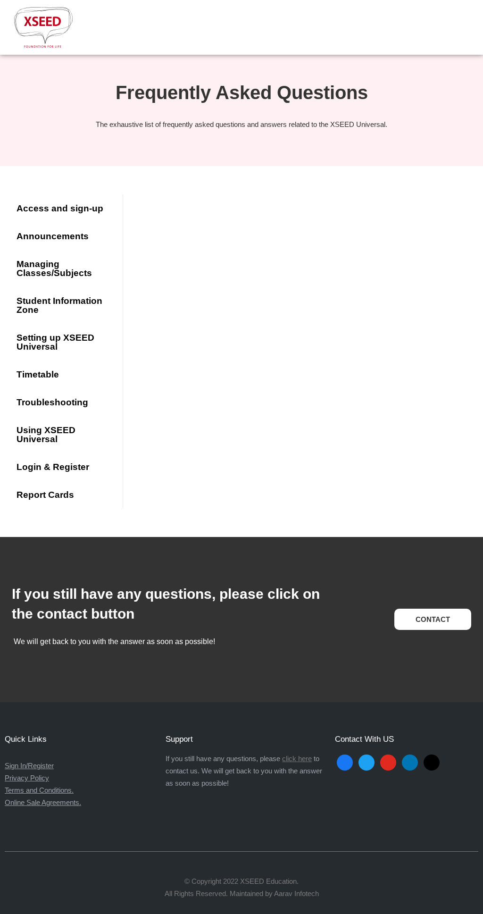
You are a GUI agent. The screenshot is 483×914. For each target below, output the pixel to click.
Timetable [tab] (38, 374)
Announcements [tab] (53, 236)
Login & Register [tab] (53, 467)
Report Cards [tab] (45, 495)
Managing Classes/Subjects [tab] (54, 268)
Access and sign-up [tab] (60, 208)
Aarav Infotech (296, 893)
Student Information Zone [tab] (59, 305)
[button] (465, 27)
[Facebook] (345, 761)
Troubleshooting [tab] (52, 402)
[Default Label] (410, 761)
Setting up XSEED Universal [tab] (55, 342)
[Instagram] (388, 761)
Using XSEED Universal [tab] (46, 434)
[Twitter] (366, 761)
